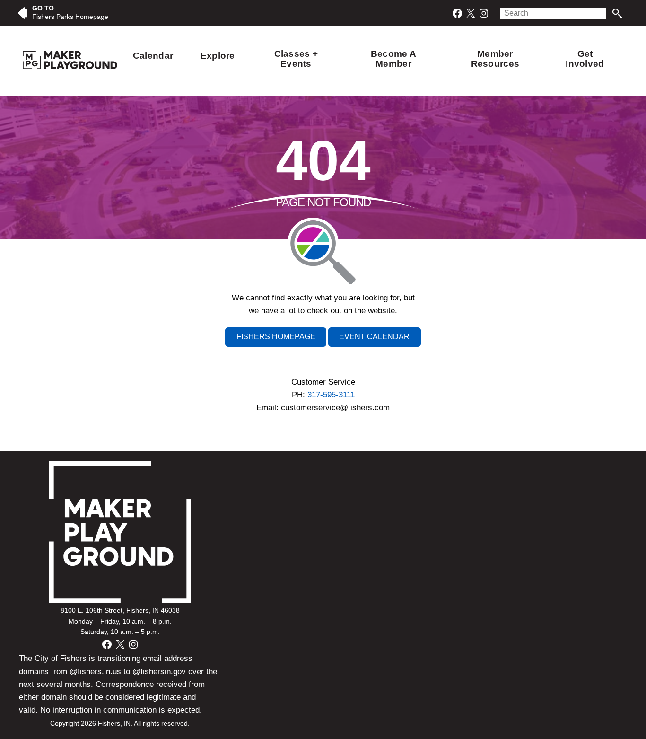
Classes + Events (296, 59)
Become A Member (393, 59)
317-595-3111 (331, 394)
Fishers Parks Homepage (70, 16)
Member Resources (495, 59)
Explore (218, 56)
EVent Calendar (374, 337)
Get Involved (585, 59)
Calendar (153, 56)
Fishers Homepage (275, 337)
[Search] (617, 13)
